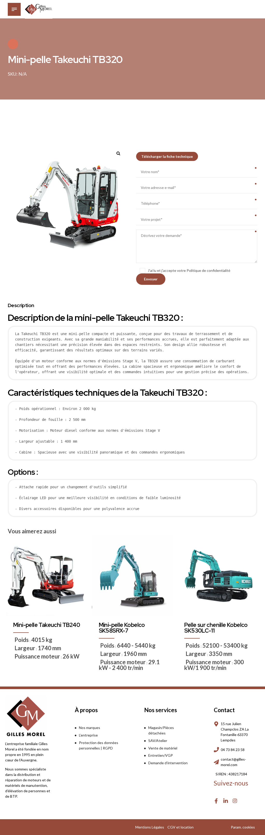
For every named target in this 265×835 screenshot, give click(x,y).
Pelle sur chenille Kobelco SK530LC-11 (215, 627)
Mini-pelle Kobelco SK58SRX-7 (122, 627)
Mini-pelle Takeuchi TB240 (46, 625)
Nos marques (89, 727)
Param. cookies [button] (243, 827)
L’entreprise (88, 735)
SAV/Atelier (157, 740)
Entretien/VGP (160, 755)
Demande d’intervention (168, 763)
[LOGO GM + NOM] (26, 716)
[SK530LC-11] (218, 575)
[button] (120, 151)
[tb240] (46, 575)
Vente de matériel (162, 748)
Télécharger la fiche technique (167, 156)
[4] (132, 575)
